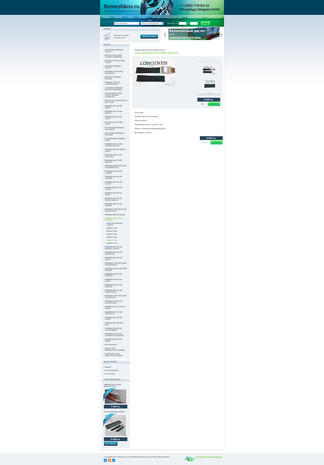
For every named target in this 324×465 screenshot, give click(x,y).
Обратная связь (214, 17)
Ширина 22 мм (112, 243)
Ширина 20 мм (112, 237)
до (188, 23)
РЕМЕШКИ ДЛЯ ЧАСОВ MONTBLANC (113, 253)
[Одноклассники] (109, 460)
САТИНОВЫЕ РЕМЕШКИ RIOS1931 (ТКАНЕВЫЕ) (114, 89)
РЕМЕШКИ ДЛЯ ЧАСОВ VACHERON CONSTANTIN (114, 335)
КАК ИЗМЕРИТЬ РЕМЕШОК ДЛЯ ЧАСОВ (167, 17)
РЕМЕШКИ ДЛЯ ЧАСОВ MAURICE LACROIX (113, 248)
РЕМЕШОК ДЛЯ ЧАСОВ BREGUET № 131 (112, 385)
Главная (106, 17)
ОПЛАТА (130, 17)
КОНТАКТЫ (142, 17)
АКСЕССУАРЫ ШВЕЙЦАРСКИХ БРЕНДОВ (115, 349)
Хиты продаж (110, 374)
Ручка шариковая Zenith (114, 412)
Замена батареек (195, 17)
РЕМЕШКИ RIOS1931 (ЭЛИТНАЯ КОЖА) (112, 83)
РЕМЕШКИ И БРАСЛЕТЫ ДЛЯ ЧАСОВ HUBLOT (115, 210)
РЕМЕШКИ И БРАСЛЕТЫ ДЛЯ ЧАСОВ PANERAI (115, 264)
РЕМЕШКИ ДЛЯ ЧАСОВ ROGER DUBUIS (113, 291)
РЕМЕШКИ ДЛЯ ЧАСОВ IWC (115, 215)
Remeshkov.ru (122, 7)
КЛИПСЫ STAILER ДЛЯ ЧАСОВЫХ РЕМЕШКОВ (113, 56)
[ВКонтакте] (105, 460)
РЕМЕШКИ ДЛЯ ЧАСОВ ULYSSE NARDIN (113, 329)
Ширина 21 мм (173, 53)
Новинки (108, 367)
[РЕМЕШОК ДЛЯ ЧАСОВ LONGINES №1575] (208, 84)
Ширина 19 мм (112, 234)
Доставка (118, 17)
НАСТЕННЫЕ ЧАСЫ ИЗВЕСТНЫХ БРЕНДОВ (113, 354)
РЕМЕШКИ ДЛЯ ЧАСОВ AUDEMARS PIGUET (113, 145)
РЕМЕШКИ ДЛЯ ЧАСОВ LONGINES (154, 53)
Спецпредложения (112, 370)
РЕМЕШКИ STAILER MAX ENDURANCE (114, 72)
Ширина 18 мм (112, 231)
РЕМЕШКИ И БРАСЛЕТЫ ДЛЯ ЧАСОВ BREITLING (115, 166)
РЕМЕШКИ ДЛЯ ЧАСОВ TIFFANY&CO (113, 313)
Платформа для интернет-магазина (209, 457)
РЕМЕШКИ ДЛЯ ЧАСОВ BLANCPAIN (113, 156)
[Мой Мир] (113, 460)
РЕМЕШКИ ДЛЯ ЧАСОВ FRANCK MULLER (113, 199)
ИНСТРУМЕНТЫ (111, 345)
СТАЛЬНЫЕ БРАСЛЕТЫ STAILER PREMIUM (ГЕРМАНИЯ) (113, 95)
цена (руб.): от (172, 23)
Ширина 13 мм (112, 228)
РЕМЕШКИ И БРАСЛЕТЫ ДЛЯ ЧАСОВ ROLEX (115, 296)
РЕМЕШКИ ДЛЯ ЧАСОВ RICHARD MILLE (113, 302)
